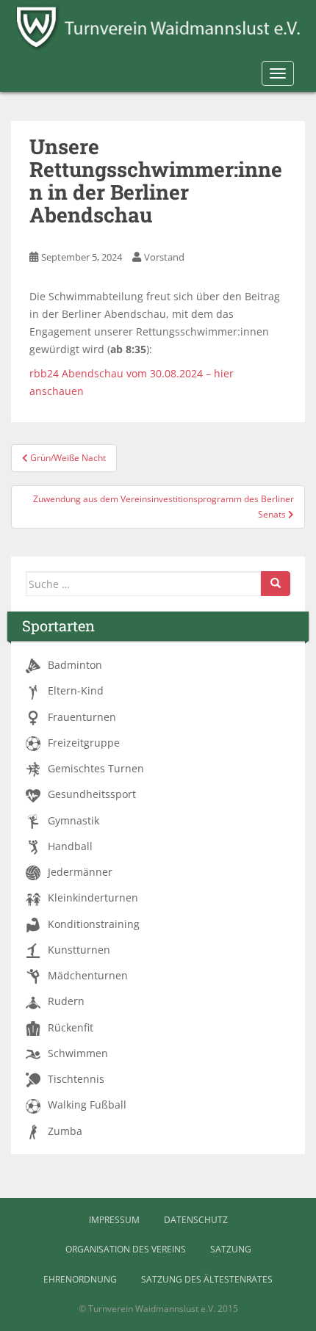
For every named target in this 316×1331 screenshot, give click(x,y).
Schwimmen (78, 1053)
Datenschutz (196, 1220)
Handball (70, 846)
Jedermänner (80, 872)
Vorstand (164, 257)
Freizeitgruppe (84, 743)
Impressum (114, 1220)
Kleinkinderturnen (93, 897)
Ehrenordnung (80, 1279)
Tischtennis (76, 1079)
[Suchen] (275, 583)
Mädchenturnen (88, 975)
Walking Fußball (87, 1104)
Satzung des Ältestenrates (207, 1279)
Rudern (66, 1001)
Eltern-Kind (76, 690)
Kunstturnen (79, 950)
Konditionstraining (94, 924)
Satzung (230, 1249)
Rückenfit (70, 1027)
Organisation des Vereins (125, 1249)
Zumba (65, 1131)
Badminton (75, 665)
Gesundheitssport (92, 794)
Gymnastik (73, 820)
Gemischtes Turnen (96, 768)
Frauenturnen (82, 717)
